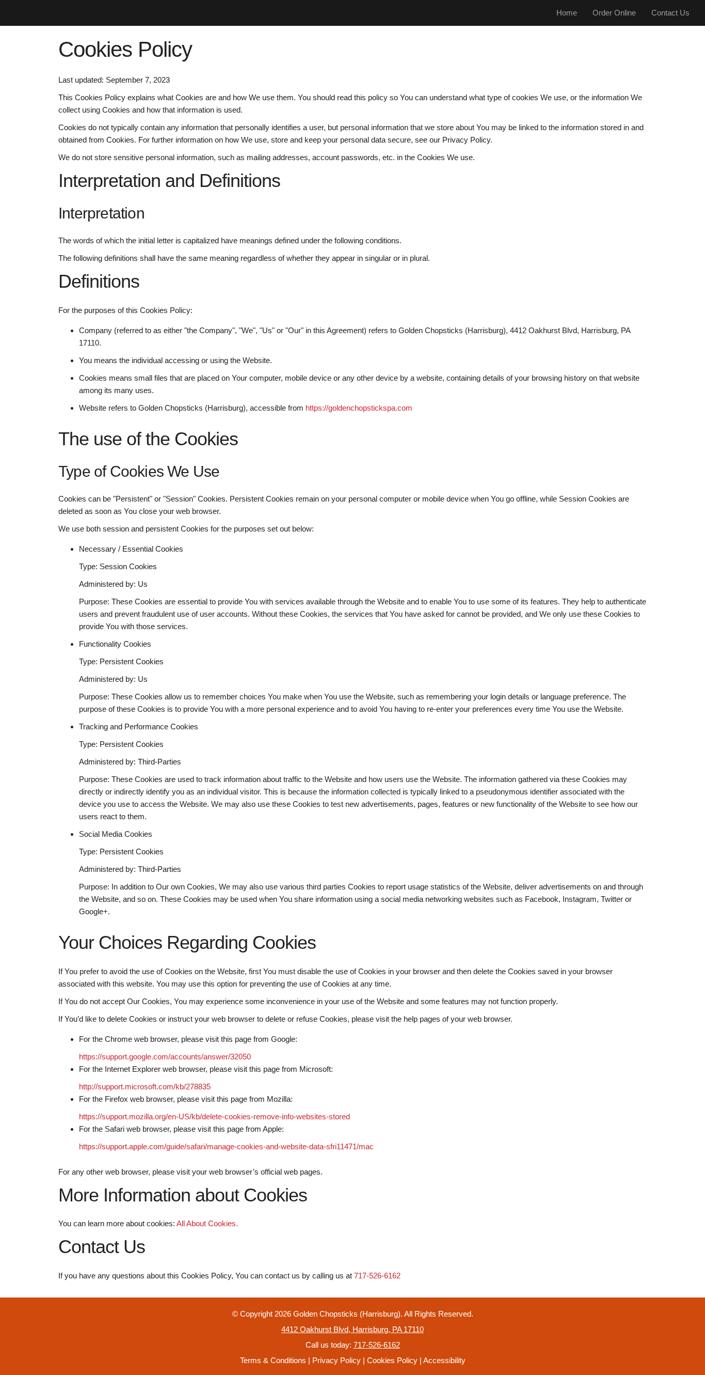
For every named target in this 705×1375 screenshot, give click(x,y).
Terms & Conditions (273, 1360)
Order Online (614, 12)
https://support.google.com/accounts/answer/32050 (165, 1056)
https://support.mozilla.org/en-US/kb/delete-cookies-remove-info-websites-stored (214, 1116)
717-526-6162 (377, 1275)
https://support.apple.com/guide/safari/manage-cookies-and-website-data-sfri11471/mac (226, 1146)
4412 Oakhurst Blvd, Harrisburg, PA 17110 (352, 1329)
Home (566, 12)
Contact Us (670, 12)
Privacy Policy (336, 1360)
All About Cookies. (207, 1223)
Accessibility (444, 1360)
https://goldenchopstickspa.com (359, 407)
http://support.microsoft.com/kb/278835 (145, 1086)
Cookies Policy (392, 1360)
